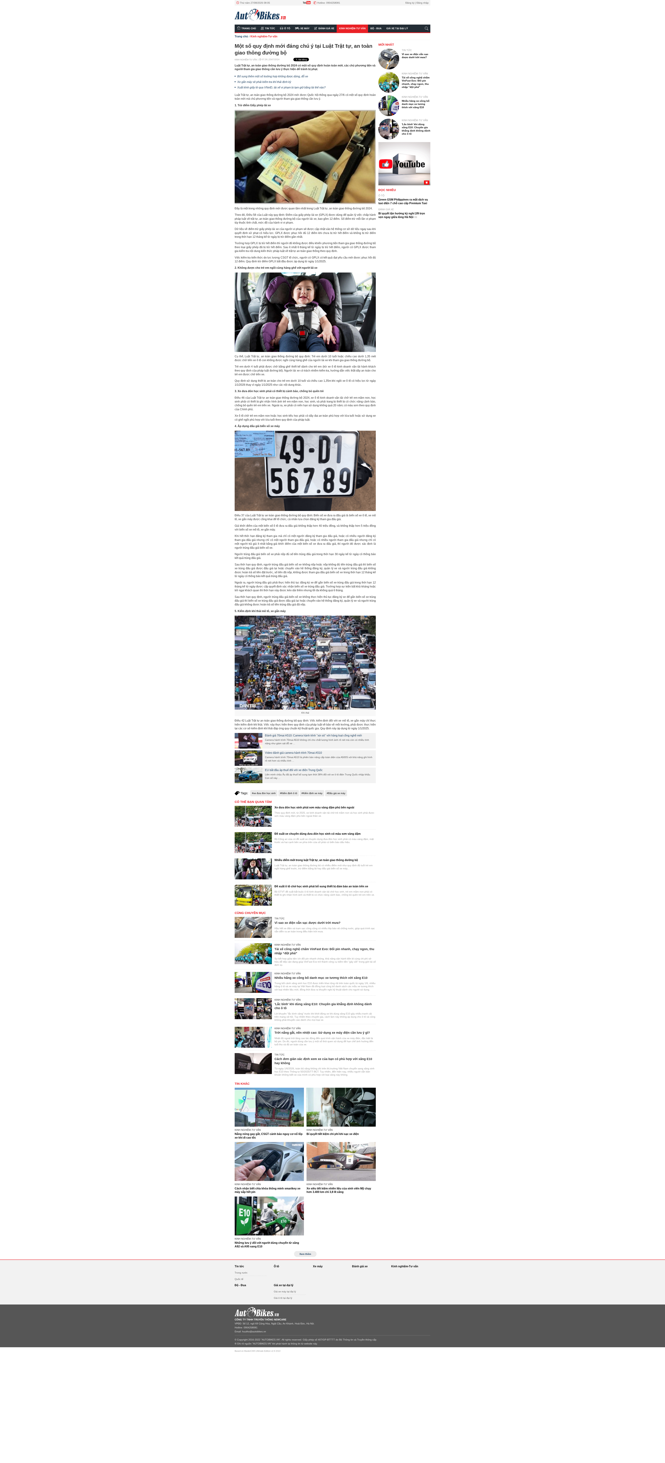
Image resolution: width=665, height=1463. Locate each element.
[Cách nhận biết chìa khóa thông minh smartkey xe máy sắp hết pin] (269, 1161)
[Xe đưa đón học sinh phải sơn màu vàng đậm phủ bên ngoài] (253, 816)
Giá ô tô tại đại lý (283, 1298)
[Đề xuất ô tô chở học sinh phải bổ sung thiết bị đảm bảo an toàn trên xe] (253, 895)
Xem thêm (305, 1254)
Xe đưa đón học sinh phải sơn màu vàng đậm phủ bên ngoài (314, 807)
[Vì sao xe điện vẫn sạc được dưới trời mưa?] (253, 927)
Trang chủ (248, 28)
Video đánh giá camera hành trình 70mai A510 (293, 752)
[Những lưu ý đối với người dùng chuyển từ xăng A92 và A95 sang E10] (269, 1216)
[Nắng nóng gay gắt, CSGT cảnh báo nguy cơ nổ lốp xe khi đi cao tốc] (269, 1107)
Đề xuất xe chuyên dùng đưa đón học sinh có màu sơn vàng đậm (317, 833)
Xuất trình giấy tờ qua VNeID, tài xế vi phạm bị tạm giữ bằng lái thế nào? (281, 87)
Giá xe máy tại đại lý (285, 1291)
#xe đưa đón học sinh (264, 793)
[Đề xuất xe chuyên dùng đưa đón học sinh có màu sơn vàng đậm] (253, 842)
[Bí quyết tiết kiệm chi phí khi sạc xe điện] (341, 1107)
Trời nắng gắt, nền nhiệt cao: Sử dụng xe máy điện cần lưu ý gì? (322, 1032)
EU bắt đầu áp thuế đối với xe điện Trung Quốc (294, 770)
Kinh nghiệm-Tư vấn (352, 28)
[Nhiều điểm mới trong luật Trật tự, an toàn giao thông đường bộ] (253, 868)
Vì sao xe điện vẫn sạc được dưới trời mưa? (307, 923)
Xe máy (304, 28)
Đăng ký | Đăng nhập (417, 2)
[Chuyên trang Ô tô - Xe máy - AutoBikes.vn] (260, 14)
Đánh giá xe (326, 28)
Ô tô (287, 28)
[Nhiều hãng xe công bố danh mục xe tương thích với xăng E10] (253, 982)
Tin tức (270, 28)
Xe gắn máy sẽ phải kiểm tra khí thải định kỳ (264, 81)
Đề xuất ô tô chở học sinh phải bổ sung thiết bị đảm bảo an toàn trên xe (321, 886)
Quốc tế (239, 1279)
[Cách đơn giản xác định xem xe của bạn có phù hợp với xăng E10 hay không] (253, 1063)
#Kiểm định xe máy (312, 793)
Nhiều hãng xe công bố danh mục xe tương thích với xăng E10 (320, 978)
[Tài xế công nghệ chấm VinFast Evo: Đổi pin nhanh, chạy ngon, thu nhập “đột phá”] (253, 953)
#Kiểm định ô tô (288, 793)
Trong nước (241, 1272)
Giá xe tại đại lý (397, 28)
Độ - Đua (376, 28)
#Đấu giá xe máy (336, 793)
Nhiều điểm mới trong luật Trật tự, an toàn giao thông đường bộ (316, 860)
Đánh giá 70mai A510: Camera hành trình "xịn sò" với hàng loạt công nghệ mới (313, 735)
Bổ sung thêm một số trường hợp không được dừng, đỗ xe (272, 76)
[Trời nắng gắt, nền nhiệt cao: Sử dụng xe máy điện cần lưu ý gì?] (253, 1037)
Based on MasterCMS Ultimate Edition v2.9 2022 (258, 1351)
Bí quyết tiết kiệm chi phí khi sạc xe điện (333, 1134)
